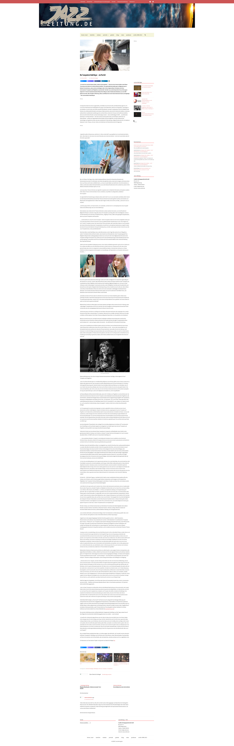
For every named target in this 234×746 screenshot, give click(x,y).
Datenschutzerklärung (116, 388)
